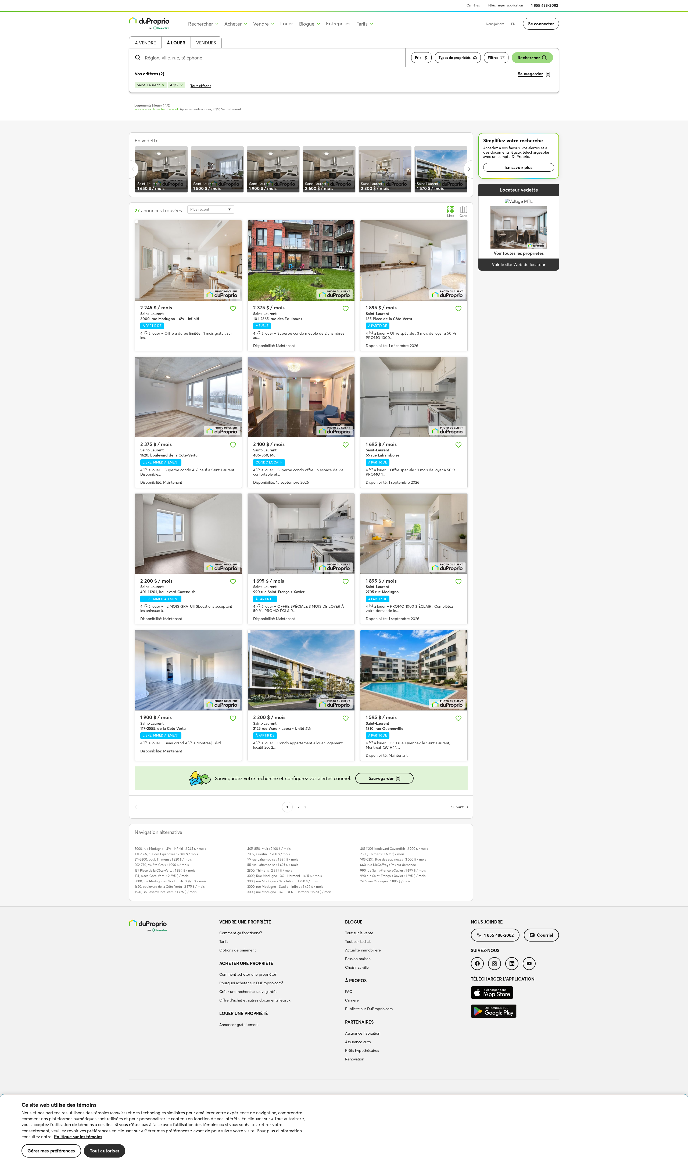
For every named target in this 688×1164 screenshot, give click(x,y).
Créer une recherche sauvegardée (248, 991)
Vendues (206, 42)
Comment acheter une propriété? (247, 974)
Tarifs (223, 941)
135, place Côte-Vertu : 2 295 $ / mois (161, 876)
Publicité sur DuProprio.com (369, 1008)
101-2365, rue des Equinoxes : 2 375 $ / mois (166, 854)
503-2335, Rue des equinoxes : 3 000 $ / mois (393, 859)
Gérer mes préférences (51, 1151)
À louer (176, 42)
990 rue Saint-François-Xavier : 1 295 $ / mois (392, 876)
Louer (286, 23)
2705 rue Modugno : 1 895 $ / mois (385, 881)
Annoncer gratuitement (239, 1024)
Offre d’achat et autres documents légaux (255, 1000)
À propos (356, 980)
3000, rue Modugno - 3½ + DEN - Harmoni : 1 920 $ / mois (289, 892)
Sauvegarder (381, 778)
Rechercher (529, 57)
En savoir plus (518, 167)
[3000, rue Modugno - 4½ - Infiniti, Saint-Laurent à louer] (188, 260)
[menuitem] (280, 936)
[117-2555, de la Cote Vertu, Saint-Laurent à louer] (188, 670)
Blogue (354, 922)
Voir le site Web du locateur (519, 264)
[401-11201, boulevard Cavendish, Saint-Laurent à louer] (188, 534)
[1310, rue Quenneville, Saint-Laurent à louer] (413, 670)
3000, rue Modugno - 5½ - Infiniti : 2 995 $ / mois (170, 881)
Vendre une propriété (245, 922)
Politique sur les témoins (78, 1136)
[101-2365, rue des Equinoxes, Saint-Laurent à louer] (301, 260)
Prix (418, 57)
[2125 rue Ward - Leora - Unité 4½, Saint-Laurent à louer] (301, 670)
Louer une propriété (243, 1013)
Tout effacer (200, 85)
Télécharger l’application (505, 5)
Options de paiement (237, 950)
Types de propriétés (455, 57)
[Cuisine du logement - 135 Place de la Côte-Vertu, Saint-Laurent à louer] (413, 260)
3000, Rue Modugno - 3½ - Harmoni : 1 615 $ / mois (284, 876)
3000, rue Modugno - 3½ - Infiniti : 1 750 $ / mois (282, 881)
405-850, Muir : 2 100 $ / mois (269, 849)
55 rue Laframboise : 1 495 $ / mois (272, 865)
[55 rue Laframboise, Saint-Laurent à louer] (413, 397)
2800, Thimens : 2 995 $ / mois (269, 870)
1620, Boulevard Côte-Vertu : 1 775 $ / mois (165, 892)
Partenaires (359, 1022)
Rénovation (354, 1059)
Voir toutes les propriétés (519, 253)
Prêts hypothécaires (362, 1050)
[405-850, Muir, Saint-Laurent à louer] (301, 397)
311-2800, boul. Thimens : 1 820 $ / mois (163, 859)
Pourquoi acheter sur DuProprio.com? (251, 983)
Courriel (545, 935)
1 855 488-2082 (544, 5)
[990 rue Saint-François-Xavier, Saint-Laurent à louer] (301, 534)
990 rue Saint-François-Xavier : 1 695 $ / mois (393, 870)
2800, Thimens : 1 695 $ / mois (382, 854)
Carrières (473, 5)
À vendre (145, 42)
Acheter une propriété (246, 963)
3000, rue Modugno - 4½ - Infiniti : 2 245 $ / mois (170, 849)
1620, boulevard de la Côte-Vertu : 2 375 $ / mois (170, 887)
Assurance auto (358, 1041)
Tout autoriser (104, 1151)
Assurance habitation (362, 1033)
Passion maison (358, 958)
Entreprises (338, 23)
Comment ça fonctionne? (240, 933)
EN (513, 24)
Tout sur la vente (359, 933)
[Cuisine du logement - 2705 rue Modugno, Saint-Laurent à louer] (413, 534)
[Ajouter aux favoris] (233, 309)
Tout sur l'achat (358, 941)
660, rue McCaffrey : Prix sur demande (388, 865)
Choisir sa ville (357, 967)
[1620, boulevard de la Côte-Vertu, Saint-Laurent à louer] (188, 397)
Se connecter (541, 23)
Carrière (352, 1000)
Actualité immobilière (363, 950)
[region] (344, 1129)
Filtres (493, 57)
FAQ (349, 991)
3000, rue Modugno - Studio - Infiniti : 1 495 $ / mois (285, 887)
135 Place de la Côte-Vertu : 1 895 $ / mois (165, 870)
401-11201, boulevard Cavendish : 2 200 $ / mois (394, 849)
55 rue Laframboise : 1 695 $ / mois (272, 859)
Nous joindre (495, 24)
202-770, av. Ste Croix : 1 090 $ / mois (162, 865)
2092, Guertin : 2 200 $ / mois (268, 854)
